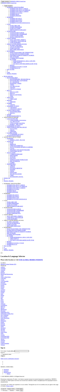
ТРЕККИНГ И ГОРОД (13, 106)
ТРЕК (11, 96)
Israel (2, 296)
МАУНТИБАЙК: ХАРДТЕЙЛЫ (18, 80)
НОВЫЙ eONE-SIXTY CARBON (19, 8)
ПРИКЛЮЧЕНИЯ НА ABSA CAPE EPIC (24, 61)
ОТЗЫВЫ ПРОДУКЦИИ (17, 58)
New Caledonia (4, 315)
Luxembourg (4, 305)
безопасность (7, 372)
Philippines (3, 320)
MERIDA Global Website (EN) (8, 264)
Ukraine (3, 342)
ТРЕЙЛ (12, 85)
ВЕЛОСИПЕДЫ (8, 76)
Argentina (3, 268)
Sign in (2, 356)
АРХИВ (9, 114)
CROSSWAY (13, 107)
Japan (2, 299)
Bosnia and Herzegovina (7, 274)
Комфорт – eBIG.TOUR (16, 124)
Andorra (3, 267)
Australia (3, 270)
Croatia (2, 279)
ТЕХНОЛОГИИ (11, 31)
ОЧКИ (12, 175)
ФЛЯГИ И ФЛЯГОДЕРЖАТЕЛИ (19, 159)
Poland (2, 322)
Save (21, 390)
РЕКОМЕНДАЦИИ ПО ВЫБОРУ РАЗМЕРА (22, 55)
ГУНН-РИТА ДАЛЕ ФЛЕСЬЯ (18, 41)
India (2, 294)
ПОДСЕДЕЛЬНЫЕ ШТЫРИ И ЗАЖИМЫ (21, 147)
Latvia (2, 302)
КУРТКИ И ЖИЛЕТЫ (16, 168)
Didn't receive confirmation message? (10, 358)
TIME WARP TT (17, 62)
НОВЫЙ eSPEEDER (15, 15)
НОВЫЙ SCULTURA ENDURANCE (20, 22)
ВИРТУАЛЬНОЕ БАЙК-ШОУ (18, 30)
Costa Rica (3, 278)
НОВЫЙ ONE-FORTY (16, 20)
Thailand (3, 340)
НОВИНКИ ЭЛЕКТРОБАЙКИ (15, 7)
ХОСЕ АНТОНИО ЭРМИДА (18, 39)
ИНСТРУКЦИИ (14, 56)
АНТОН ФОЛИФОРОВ (16, 47)
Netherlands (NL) (5, 312)
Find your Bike (10, 69)
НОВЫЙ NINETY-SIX (16, 21)
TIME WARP (13, 99)
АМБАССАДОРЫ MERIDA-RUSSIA (17, 44)
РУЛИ (11, 142)
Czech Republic (5, 281)
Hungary (3, 291)
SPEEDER (13, 101)
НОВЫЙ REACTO (15, 68)
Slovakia (3, 329)
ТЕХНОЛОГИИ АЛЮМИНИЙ (18, 34)
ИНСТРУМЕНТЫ (15, 161)
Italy (2, 298)
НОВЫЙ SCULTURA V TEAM (18, 66)
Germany (3, 289)
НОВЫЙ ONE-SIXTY (16, 18)
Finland (2, 287)
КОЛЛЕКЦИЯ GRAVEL (16, 176)
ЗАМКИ (12, 162)
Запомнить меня (6, 354)
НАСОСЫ (13, 158)
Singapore (3, 328)
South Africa (4, 332)
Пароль (3, 352)
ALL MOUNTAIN (15, 86)
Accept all (3, 388)
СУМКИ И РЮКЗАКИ (16, 154)
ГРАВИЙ (9, 103)
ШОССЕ (9, 90)
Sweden (3, 335)
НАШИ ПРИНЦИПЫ (16, 27)
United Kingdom (5, 343)
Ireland (2, 295)
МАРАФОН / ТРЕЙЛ (15, 83)
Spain (2, 333)
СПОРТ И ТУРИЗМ (15, 89)
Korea (2, 301)
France (2, 288)
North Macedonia (5, 318)
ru (4, 247)
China (2, 275)
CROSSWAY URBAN (16, 109)
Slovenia (3, 330)
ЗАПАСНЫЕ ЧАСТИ (16, 151)
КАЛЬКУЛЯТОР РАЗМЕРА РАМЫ (19, 54)
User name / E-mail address (7, 351)
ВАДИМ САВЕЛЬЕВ (15, 45)
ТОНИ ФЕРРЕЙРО (15, 42)
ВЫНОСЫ (13, 144)
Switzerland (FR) (5, 337)
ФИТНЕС (9, 100)
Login (8, 72)
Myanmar (3, 311)
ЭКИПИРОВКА (11, 164)
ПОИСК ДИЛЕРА (12, 73)
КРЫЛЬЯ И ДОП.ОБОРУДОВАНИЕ (20, 150)
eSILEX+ (12, 130)
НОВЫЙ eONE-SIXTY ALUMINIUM (20, 10)
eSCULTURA (13, 128)
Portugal (3, 323)
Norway (3, 319)
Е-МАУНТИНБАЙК (12, 118)
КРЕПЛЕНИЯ (14, 155)
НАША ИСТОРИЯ (15, 28)
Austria (2, 271)
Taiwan (2, 339)
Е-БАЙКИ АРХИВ (12, 133)
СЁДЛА (12, 148)
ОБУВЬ (12, 171)
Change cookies (11, 388)
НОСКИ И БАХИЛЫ (16, 174)
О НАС (9, 24)
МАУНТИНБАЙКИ (12, 77)
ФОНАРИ (12, 157)
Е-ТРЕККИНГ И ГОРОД (13, 126)
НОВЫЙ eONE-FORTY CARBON (19, 11)
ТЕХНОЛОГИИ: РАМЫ (16, 35)
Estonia (2, 285)
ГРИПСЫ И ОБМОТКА (16, 145)
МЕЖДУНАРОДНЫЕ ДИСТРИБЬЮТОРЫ (21, 52)
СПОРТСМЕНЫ (11, 38)
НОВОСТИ (7, 178)
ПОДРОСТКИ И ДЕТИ (13, 110)
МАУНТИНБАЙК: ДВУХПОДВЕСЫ (20, 79)
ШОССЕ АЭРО (14, 92)
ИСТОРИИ (13, 59)
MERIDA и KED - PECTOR (17, 140)
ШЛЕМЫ (12, 169)
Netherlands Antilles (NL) (7, 313)
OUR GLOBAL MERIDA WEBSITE (31, 260)
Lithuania (3, 304)
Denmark (3, 282)
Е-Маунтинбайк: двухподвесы (18, 120)
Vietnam (3, 345)
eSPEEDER (13, 131)
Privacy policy (9, 386)
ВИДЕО (12, 65)
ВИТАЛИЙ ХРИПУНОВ (17, 49)
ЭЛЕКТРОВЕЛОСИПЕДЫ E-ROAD (17, 127)
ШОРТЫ (12, 166)
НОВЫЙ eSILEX (14, 14)
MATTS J (12, 113)
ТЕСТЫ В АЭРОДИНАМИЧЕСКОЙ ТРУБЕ (25, 63)
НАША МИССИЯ (15, 25)
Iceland (2, 292)
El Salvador (3, 284)
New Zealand (4, 316)
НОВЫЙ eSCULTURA (16, 13)
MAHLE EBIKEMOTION (17, 37)
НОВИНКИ (10, 17)
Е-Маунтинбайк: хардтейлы (17, 123)
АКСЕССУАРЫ (11, 152)
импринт (6, 371)
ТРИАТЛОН (10, 97)
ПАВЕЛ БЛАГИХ (15, 48)
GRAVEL (12, 104)
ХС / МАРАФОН (14, 82)
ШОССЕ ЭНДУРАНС (16, 94)
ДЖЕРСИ (12, 165)
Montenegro (4, 309)
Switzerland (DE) (5, 336)
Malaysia (3, 306)
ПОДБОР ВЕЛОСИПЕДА (14, 116)
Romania (3, 325)
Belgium (3, 272)
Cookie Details (19, 388)
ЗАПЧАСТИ (10, 141)
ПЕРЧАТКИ (13, 172)
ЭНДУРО (12, 87)
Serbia (2, 326)
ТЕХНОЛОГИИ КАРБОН (17, 32)
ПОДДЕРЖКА (11, 51)
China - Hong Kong (6, 277)
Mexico (2, 308)
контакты (6, 369)
